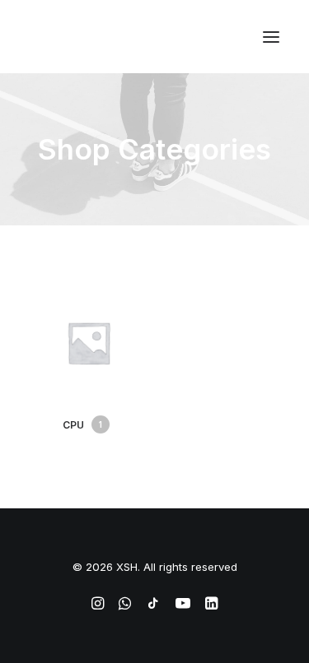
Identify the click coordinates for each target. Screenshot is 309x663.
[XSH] (78, 36)
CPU (82, 425)
